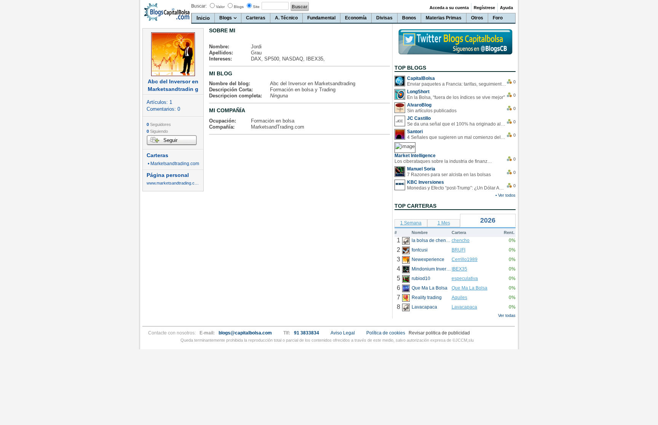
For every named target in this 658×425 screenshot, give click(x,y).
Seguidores (159, 124)
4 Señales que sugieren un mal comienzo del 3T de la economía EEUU (456, 137)
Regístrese (484, 7)
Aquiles (459, 297)
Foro (498, 18)
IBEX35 (459, 269)
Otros (477, 18)
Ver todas (507, 315)
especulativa (465, 278)
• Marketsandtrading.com (173, 164)
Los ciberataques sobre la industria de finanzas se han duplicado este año (444, 161)
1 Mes (444, 223)
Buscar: (199, 6)
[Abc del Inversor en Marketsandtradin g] (173, 54)
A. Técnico (286, 18)
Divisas (384, 18)
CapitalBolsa (421, 78)
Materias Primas (444, 18)
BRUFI (458, 250)
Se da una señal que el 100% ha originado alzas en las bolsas (456, 124)
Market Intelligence (415, 155)
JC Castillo (419, 118)
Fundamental (321, 18)
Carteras (255, 18)
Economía (356, 18)
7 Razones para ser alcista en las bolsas (449, 174)
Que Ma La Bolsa (469, 288)
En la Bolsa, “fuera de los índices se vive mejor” (456, 97)
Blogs (239, 7)
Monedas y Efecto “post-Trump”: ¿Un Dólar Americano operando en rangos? (456, 188)
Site (256, 7)
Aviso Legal (343, 333)
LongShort (418, 91)
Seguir (170, 140)
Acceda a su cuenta (449, 7)
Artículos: (159, 102)
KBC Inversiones (425, 182)
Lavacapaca (464, 307)
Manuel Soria (421, 169)
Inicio (203, 18)
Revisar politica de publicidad (439, 333)
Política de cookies (385, 333)
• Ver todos (505, 195)
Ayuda (506, 7)
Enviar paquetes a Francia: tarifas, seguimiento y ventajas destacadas (456, 84)
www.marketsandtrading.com (173, 183)
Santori (415, 131)
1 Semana (411, 223)
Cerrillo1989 (465, 259)
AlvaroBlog (419, 105)
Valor (220, 7)
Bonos (409, 18)
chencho (461, 240)
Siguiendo (157, 131)
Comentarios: (163, 109)
